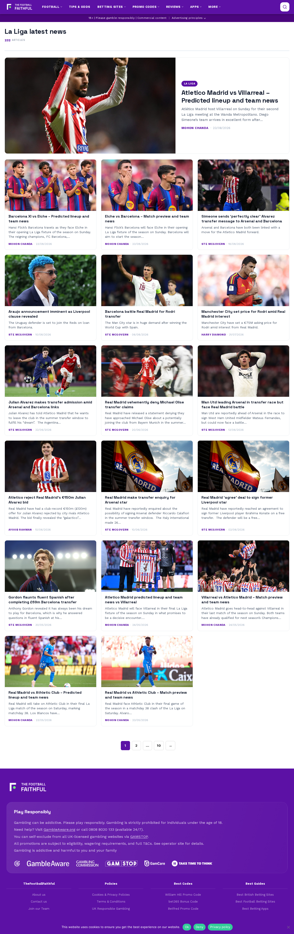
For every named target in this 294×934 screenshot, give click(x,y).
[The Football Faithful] (19, 6)
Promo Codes (144, 6)
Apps (194, 6)
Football (50, 6)
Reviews (173, 6)
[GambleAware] (48, 864)
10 (159, 745)
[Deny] (288, 927)
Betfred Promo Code (183, 908)
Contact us (39, 901)
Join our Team (38, 908)
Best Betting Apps (255, 908)
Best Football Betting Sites (255, 901)
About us (38, 894)
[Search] (284, 6)
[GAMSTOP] (121, 864)
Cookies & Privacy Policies (111, 894)
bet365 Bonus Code (183, 901)
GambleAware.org (59, 829)
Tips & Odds (79, 6)
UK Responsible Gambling (111, 908)
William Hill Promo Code (183, 894)
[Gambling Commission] (87, 864)
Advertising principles (187, 18)
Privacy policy (220, 927)
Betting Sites (110, 6)
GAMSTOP (139, 836)
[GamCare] (154, 864)
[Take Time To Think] (192, 864)
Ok (187, 927)
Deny (199, 927)
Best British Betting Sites (255, 894)
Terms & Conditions (111, 901)
